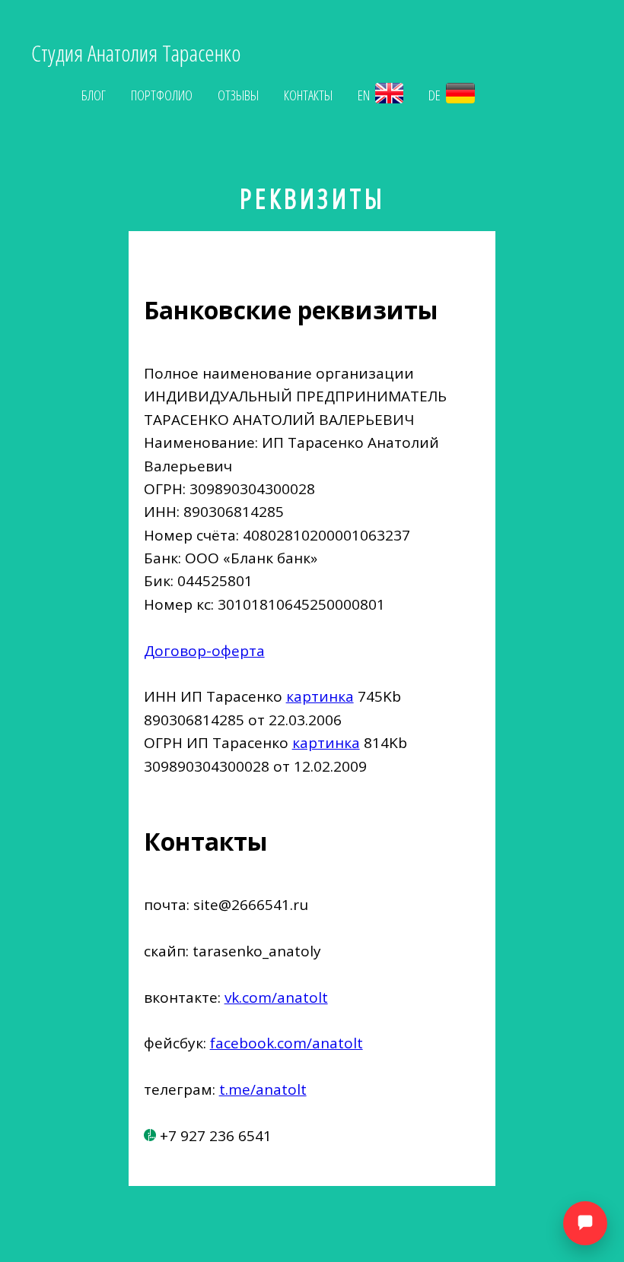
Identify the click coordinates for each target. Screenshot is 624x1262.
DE (435, 94)
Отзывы (238, 94)
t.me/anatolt (263, 1089)
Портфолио (162, 94)
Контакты (308, 94)
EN (365, 94)
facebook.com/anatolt (286, 1043)
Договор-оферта (204, 651)
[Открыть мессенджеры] (585, 1223)
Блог (93, 94)
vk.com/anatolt (276, 997)
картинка (320, 696)
